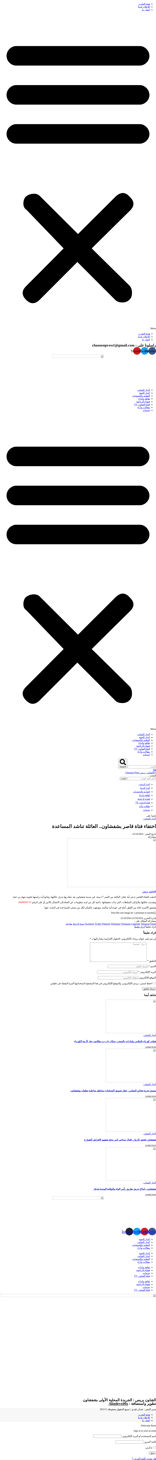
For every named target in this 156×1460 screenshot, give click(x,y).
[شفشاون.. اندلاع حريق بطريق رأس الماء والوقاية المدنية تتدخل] (131, 1179)
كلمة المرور (150, 1441)
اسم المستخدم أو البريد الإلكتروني (139, 1436)
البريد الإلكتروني (147, 972)
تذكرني (149, 1447)
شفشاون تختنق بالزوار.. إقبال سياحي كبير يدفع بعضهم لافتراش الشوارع (120, 1139)
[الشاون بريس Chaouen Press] (140, 772)
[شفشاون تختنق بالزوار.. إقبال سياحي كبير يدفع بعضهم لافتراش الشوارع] (131, 1130)
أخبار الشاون (149, 818)
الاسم (152, 966)
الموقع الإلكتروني (147, 977)
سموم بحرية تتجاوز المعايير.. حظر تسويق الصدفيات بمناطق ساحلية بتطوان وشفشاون (113, 1090)
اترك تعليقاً (139, 927)
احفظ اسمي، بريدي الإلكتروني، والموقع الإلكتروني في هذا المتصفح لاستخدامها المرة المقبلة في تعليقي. (101, 983)
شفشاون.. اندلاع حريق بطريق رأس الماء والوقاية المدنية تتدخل (124, 1189)
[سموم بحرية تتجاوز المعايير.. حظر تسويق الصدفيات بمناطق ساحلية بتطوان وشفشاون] (131, 1081)
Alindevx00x (118, 1404)
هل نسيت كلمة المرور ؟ (144, 1458)
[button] (78, 172)
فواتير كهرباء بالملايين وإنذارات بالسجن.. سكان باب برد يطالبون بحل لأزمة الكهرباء (115, 1041)
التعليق (151, 961)
